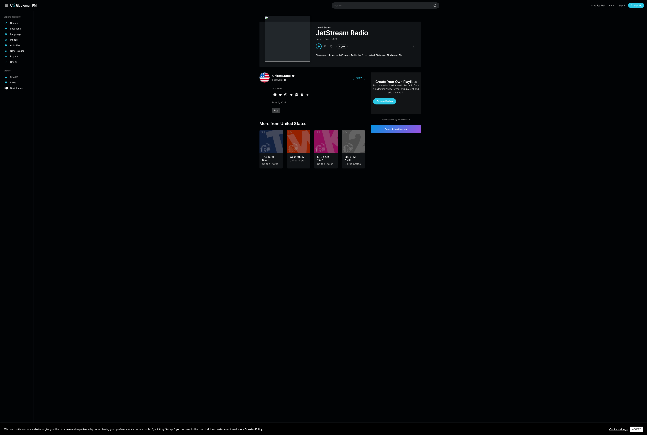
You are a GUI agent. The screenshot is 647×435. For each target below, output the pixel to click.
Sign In (622, 5)
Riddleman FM (26, 5)
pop (276, 110)
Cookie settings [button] (618, 429)
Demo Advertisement (396, 129)
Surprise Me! (598, 5)
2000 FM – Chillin (351, 158)
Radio (319, 39)
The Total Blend (268, 158)
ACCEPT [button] (636, 429)
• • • (611, 5)
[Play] (319, 46)
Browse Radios (385, 101)
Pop (327, 39)
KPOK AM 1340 (323, 158)
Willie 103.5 (297, 157)
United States (323, 27)
